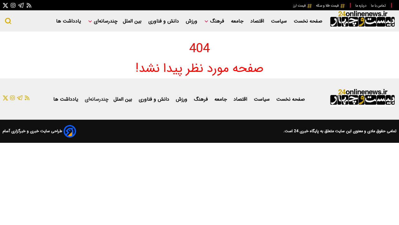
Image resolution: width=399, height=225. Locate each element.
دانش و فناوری (164, 21)
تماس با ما (379, 5)
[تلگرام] (21, 5)
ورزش (192, 21)
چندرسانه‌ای (105, 21)
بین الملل (133, 21)
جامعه (238, 21)
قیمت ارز (300, 5)
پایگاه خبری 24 (306, 131)
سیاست (279, 21)
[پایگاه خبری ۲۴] (362, 28)
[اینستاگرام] (13, 5)
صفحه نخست (308, 21)
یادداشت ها (69, 21)
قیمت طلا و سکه (328, 5)
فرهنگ (217, 21)
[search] (8, 21)
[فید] (29, 5)
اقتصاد (258, 21)
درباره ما (361, 5)
